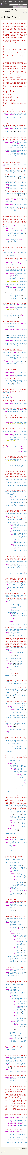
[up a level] (25, 10)
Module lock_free (14, 10)
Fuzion (2, 10)
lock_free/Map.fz (5, 11)
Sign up (24, 6)
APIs (7, 10)
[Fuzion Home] (1, 4)
